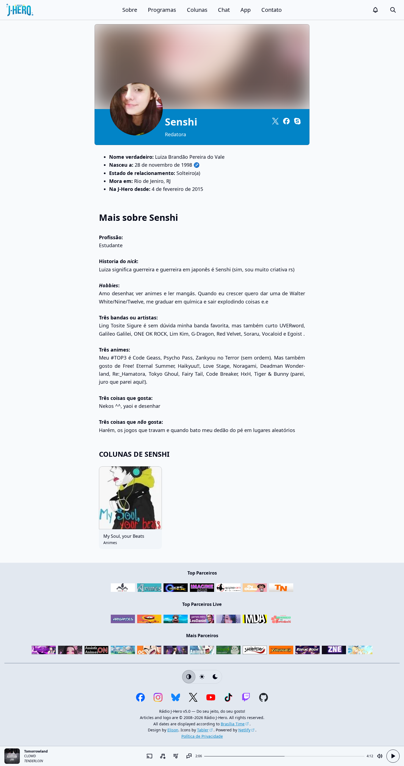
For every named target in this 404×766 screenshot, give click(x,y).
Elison (172, 729)
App (245, 9)
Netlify (244, 729)
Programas (162, 9)
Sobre (129, 9)
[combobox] (162, 756)
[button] (375, 9)
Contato (271, 9)
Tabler (203, 729)
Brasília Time (233, 723)
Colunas (197, 9)
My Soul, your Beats (123, 536)
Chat (224, 9)
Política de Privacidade (202, 736)
